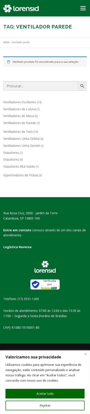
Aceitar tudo (45, 393)
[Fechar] (85, 354)
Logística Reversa (17, 247)
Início (6, 42)
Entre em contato (17, 230)
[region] (45, 382)
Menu (82, 8)
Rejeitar (45, 405)
